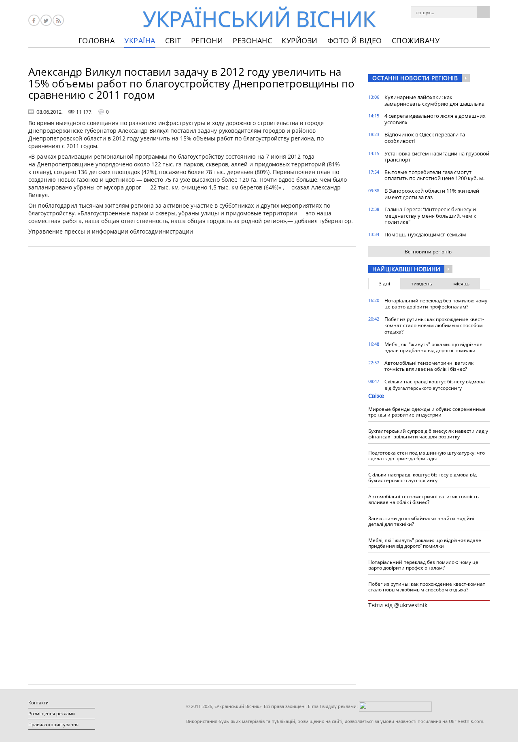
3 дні (384, 283)
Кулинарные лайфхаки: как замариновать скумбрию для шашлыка (434, 100)
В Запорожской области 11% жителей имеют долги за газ (431, 194)
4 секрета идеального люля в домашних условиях (435, 119)
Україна (139, 40)
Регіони (207, 40)
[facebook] (34, 20)
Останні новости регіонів (415, 78)
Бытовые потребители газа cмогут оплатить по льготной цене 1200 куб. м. (434, 175)
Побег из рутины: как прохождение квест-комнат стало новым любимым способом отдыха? (434, 325)
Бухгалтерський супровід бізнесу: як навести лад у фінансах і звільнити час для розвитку (428, 433)
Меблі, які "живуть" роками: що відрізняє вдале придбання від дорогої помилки (433, 347)
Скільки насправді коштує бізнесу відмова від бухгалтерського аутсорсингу (434, 384)
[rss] (58, 20)
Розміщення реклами (51, 713)
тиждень (421, 283)
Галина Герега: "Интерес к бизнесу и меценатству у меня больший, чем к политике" (430, 215)
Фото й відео (354, 40)
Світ (173, 40)
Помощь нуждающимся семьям (425, 234)
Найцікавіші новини (406, 269)
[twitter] (46, 20)
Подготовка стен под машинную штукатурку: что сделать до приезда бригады (426, 455)
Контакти (38, 702)
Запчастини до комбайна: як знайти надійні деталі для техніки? (421, 521)
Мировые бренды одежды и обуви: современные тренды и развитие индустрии (427, 412)
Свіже (376, 396)
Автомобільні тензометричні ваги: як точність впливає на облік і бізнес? (428, 366)
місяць (461, 283)
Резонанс (252, 40)
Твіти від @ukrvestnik (397, 605)
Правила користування (53, 724)
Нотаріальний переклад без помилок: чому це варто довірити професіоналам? (435, 303)
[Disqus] (192, 356)
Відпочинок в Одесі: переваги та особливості (424, 138)
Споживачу (416, 40)
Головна (97, 40)
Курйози (300, 40)
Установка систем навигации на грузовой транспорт (436, 157)
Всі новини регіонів (428, 251)
